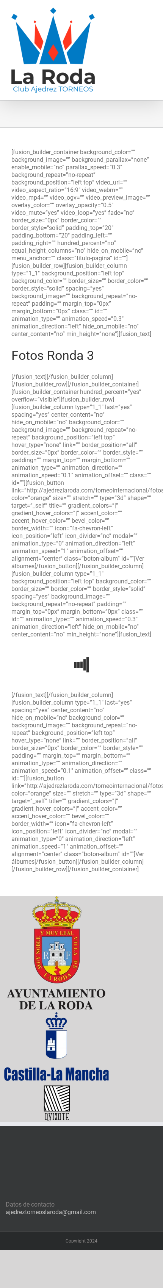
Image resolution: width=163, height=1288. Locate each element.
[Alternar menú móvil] (149, 12)
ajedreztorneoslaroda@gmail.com (51, 1212)
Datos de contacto (30, 1204)
